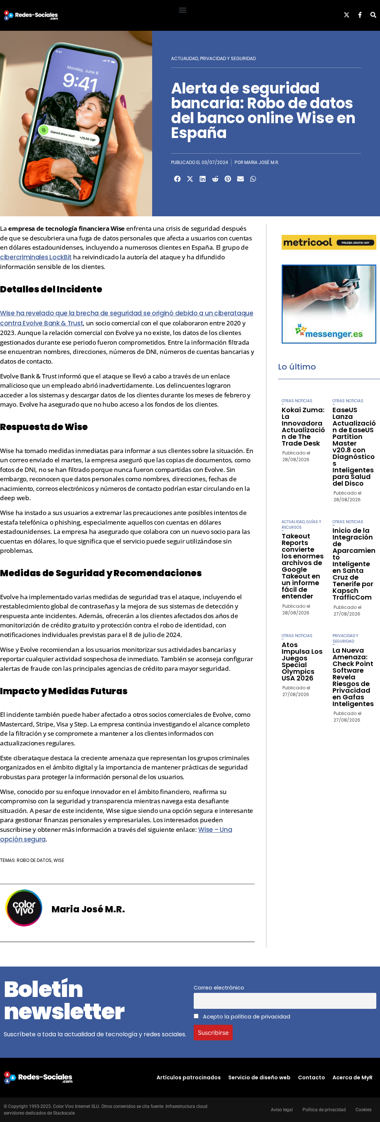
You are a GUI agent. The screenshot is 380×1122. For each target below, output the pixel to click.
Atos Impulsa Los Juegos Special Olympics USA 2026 (302, 661)
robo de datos (34, 860)
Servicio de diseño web (259, 1077)
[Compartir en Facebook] (177, 179)
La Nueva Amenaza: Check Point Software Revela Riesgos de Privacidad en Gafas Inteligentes (353, 677)
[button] (182, 10)
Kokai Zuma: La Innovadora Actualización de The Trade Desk (303, 426)
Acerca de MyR (352, 1077)
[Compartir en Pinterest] (228, 179)
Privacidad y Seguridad (228, 58)
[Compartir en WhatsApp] (253, 179)
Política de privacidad (324, 1109)
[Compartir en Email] (240, 179)
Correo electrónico (219, 987)
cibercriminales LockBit (36, 257)
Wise (58, 860)
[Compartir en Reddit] (215, 179)
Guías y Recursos (301, 524)
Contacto (311, 1077)
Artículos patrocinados (189, 1077)
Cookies (363, 1109)
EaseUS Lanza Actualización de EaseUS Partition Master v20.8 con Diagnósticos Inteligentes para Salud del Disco (354, 446)
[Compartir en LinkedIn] (202, 179)
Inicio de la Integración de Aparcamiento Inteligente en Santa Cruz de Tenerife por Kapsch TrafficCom (354, 564)
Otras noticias (297, 401)
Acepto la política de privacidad (246, 1016)
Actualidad (184, 58)
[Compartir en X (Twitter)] (190, 179)
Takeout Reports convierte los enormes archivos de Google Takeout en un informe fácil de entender (303, 566)
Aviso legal (282, 1109)
